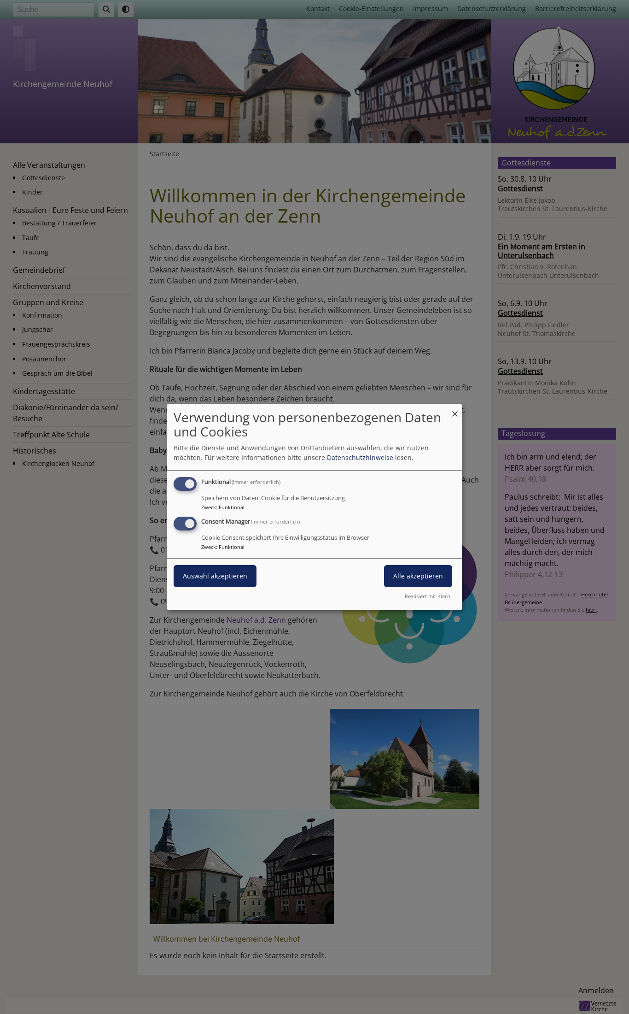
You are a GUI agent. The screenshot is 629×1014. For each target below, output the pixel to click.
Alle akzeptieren (418, 576)
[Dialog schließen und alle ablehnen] (455, 409)
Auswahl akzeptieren (215, 576)
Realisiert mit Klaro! (428, 596)
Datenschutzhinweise (360, 457)
